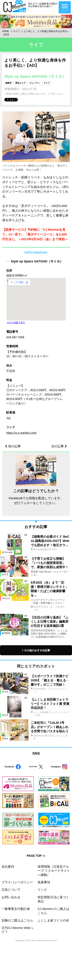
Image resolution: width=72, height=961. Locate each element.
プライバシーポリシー (17, 882)
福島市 (8, 83)
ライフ (16, 31)
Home (5, 31)
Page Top (34, 855)
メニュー (65, 10)
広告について (11, 889)
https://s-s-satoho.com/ (21, 432)
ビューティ (35, 83)
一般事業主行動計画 (16, 909)
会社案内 (8, 866)
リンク (42, 889)
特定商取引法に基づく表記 (53, 899)
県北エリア (20, 83)
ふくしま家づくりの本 (53, 920)
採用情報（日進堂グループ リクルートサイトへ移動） (54, 871)
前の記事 (14, 446)
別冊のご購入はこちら (17, 920)
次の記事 (57, 446)
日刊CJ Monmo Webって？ (18, 930)
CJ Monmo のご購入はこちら (53, 911)
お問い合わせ (11, 897)
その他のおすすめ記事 (37, 650)
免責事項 (44, 882)
